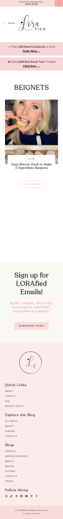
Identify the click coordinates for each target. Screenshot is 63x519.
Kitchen (10, 471)
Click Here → (31, 66)
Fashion (10, 431)
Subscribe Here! (31, 326)
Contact (10, 396)
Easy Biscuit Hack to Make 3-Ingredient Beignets (31, 166)
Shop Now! (31, 4)
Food (31, 159)
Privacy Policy (14, 406)
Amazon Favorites (16, 456)
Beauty (9, 426)
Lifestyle (11, 436)
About (9, 391)
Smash (36, 513)
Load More (31, 184)
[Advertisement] (31, 231)
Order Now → (31, 51)
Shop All (10, 451)
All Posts (11, 421)
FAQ (7, 401)
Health (9, 466)
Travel (9, 481)
